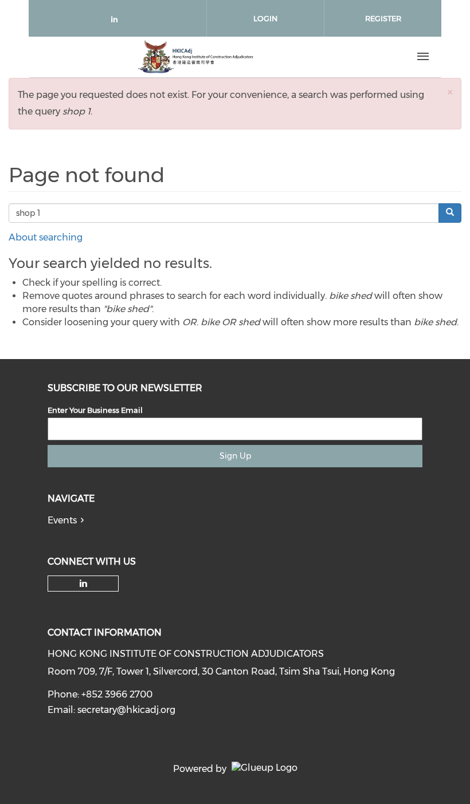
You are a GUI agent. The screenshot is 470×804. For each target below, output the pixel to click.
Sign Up (235, 456)
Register (383, 18)
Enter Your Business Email (95, 410)
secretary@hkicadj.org (126, 709)
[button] (450, 92)
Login (265, 18)
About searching (46, 237)
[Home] (195, 57)
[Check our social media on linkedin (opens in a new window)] (117, 21)
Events (62, 520)
